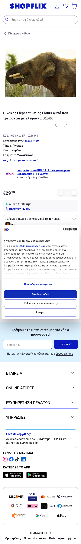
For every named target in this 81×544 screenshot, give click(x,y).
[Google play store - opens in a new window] (36, 475)
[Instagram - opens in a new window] (6, 459)
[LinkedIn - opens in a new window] (24, 459)
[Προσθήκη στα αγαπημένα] (57, 125)
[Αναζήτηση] (7, 19)
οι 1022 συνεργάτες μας (30, 246)
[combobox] (40, 19)
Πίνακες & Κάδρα (19, 33)
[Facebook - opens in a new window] (12, 459)
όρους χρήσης (64, 353)
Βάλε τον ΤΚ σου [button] (19, 208)
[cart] (75, 6)
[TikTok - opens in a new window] (18, 459)
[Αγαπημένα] (66, 6)
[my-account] (57, 6)
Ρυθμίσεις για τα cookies (38, 303)
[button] (5, 6)
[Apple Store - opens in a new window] (14, 475)
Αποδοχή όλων (40, 294)
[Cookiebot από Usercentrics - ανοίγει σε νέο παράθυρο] (60, 229)
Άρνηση (40, 312)
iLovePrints (32, 140)
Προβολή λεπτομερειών (38, 284)
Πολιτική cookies (35, 538)
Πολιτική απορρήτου (62, 538)
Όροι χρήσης (13, 538)
